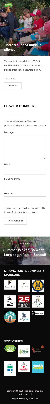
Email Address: (12, 178)
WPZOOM (33, 398)
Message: (9, 132)
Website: (8, 193)
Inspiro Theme (18, 398)
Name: (7, 164)
